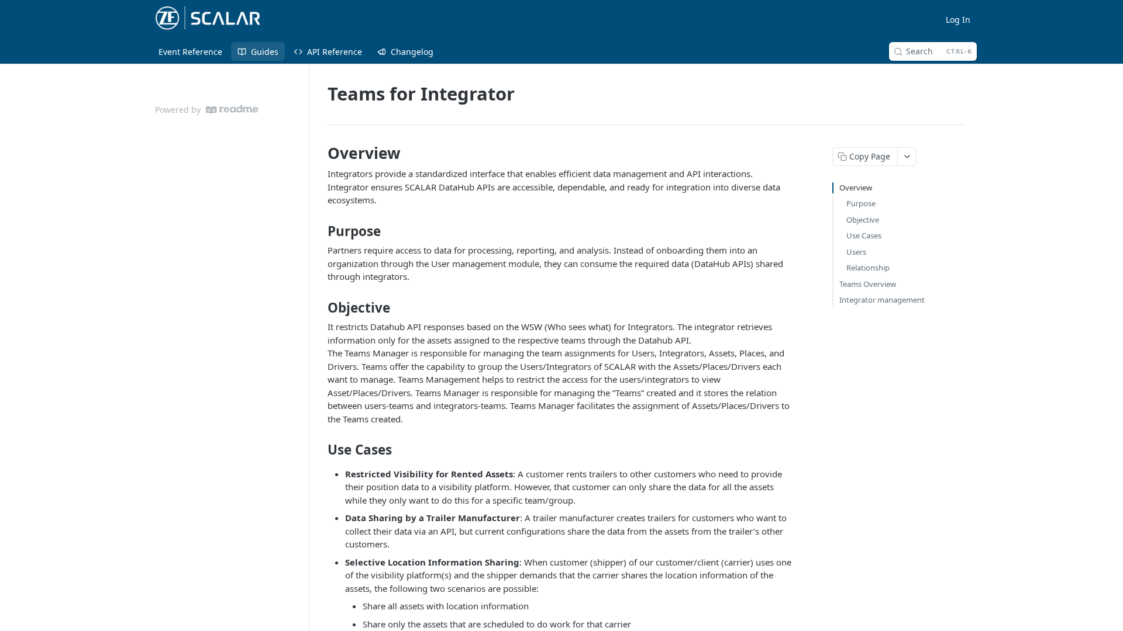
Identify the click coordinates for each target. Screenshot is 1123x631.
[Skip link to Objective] (320, 308)
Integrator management (882, 299)
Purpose (861, 203)
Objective (862, 219)
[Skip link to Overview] (320, 153)
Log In (958, 19)
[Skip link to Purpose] (320, 231)
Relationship (868, 267)
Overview (855, 187)
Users (856, 252)
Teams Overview (867, 284)
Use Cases (863, 235)
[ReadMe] (232, 109)
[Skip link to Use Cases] (320, 450)
